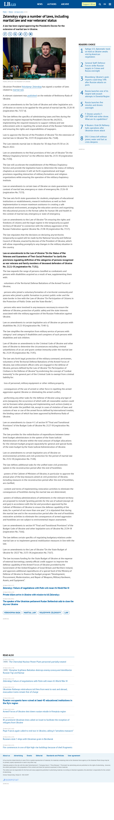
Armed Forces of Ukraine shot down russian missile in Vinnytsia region (34, 711)
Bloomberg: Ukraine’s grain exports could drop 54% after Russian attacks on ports (97, 81)
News (40, 4)
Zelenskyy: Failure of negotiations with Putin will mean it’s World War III (36, 587)
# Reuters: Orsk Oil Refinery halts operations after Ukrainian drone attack (97, 128)
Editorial (39, 755)
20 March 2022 (18, 12)
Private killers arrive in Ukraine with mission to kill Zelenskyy (31, 594)
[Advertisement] (38, 635)
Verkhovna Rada (12, 612)
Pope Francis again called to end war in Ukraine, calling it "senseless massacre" (38, 730)
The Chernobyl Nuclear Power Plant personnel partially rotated (35, 661)
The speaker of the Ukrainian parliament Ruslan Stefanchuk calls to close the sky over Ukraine (38, 603)
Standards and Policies (55, 755)
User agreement (74, 755)
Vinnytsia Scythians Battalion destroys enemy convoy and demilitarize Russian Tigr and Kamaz (37, 671)
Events (29, 755)
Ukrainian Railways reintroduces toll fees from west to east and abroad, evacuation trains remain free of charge (35, 690)
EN (105, 4)
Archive (65, 4)
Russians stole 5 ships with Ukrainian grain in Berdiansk (28, 739)
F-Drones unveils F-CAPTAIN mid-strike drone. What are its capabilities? (97, 117)
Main (5, 12)
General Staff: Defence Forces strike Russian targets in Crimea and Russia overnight (95, 67)
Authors (51, 4)
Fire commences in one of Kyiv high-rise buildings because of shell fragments (37, 747)
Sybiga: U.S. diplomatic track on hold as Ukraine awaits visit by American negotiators (97, 53)
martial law (18, 89)
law (66, 612)
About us (6, 755)
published (32, 95)
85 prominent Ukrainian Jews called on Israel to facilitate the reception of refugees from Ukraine (36, 721)
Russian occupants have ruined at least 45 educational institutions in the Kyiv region (37, 702)
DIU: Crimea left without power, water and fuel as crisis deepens (96, 139)
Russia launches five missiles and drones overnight (94, 105)
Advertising (18, 755)
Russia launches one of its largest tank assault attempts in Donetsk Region (97, 94)
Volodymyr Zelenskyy (32, 86)
